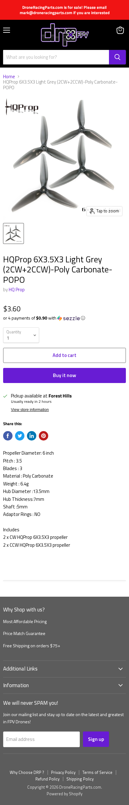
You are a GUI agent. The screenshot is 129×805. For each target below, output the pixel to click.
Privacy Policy (63, 772)
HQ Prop (17, 289)
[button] (64, 318)
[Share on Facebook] (8, 436)
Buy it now (64, 375)
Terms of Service (97, 772)
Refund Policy (47, 779)
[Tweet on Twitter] (19, 436)
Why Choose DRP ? (27, 772)
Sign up (96, 739)
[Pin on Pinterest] (43, 436)
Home (9, 76)
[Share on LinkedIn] (31, 436)
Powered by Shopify (64, 794)
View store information (30, 410)
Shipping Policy (80, 779)
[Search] (117, 57)
